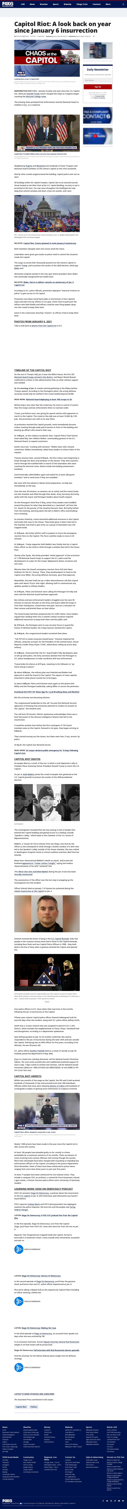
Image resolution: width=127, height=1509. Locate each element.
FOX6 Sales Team (91, 1460)
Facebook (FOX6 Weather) (10, 1477)
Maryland (40, 166)
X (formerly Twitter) (8, 1474)
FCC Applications (70, 1477)
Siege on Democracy (43, 1333)
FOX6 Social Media (10, 1457)
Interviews (68, 1439)
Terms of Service (99, 98)
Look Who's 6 (69, 1432)
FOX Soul (110, 1447)
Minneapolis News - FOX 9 (52, 1465)
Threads (5, 1470)
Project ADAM (28, 1470)
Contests (68, 1460)
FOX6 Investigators (8, 1435)
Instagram (5, 1465)
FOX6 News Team (71, 1467)
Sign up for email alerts (72, 1462)
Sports (89, 1427)
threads (115, 1500)
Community (28, 1457)
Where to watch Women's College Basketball (115, 1480)
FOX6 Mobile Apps (71, 1465)
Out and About (70, 1437)
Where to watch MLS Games (113, 1489)
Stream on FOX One (115, 1457)
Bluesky (4, 1472)
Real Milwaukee (70, 1435)
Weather (27, 1427)
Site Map (5, 1451)
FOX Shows (110, 1451)
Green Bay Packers (92, 1432)
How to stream (112, 1430)
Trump (24, 265)
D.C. (25, 105)
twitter (107, 1500)
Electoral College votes (36, 96)
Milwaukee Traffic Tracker (73, 1447)
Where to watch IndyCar (114, 1473)
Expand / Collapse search (123, 4)
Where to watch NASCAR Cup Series (115, 1470)
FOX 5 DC (33, 36)
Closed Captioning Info (72, 1479)
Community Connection (30, 1472)
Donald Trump (33, 94)
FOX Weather (27, 1439)
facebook (103, 1500)
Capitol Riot (41, 36)
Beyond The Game (92, 1437)
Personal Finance (49, 1437)
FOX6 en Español (7, 1449)
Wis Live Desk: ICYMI (113, 1435)
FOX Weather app (29, 1437)
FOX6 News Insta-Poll (9, 1444)
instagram (111, 1500)
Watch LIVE (112, 1427)
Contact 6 (47, 1430)
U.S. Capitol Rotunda (60, 938)
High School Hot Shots (93, 1439)
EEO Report (69, 1472)
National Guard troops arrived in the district (33, 377)
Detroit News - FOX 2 (51, 1467)
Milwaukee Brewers (92, 1430)
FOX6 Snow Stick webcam (31, 1447)
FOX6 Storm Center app (31, 1432)
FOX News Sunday (113, 1449)
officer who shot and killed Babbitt (33, 871)
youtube (119, 1500)
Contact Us (70, 1457)
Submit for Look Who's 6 (73, 1430)
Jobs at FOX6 (69, 1470)
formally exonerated (23, 874)
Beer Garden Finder (29, 1462)
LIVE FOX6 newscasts (114, 1432)
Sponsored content (92, 1467)
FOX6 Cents (48, 1432)
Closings (26, 1442)
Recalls (46, 1435)
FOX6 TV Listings (112, 1437)
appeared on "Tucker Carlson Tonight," (39, 863)
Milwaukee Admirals (92, 1444)
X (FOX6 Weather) (8, 1479)
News (4, 1427)
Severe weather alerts (30, 1430)
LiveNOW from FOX (113, 1439)
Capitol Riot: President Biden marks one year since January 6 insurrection (40, 154)
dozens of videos (57, 1086)
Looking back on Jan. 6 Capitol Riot (26, 79)
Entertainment (7, 1437)
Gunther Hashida (37, 1051)
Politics (33, 1407)
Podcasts (5, 1439)
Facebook (5, 1462)
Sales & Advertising (94, 1457)
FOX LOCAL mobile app (9, 1447)
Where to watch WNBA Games (114, 1485)
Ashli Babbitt (28, 774)
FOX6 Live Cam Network (31, 1435)
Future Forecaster (29, 1444)
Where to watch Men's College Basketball (114, 1476)
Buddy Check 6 (28, 1467)
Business (47, 1439)
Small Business (49, 1442)
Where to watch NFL (113, 1460)
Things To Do (27, 1460)
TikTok (4, 1467)
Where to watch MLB (114, 1467)
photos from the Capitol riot (44, 326)
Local (4, 1430)
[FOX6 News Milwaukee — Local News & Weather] (8, 4)
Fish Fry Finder (28, 1465)
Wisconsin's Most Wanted (10, 1432)
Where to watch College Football (114, 1463)
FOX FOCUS (90, 1465)
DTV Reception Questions (73, 1481)
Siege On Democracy (40, 1193)
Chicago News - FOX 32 (51, 1462)
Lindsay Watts (33, 1204)
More (108, 4)
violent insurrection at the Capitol (29, 891)
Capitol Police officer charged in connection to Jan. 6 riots (35, 1132)
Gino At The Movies (71, 1444)
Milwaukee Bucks (91, 1442)
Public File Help (70, 1474)
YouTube (5, 1460)
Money (47, 1427)
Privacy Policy (100, 96)
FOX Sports (110, 1444)
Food (66, 1442)
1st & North (90, 1435)
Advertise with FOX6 (92, 1462)
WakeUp (69, 1427)
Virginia (29, 166)
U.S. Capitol (25, 1196)
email (123, 1500)
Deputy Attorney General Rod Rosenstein (61, 1342)
